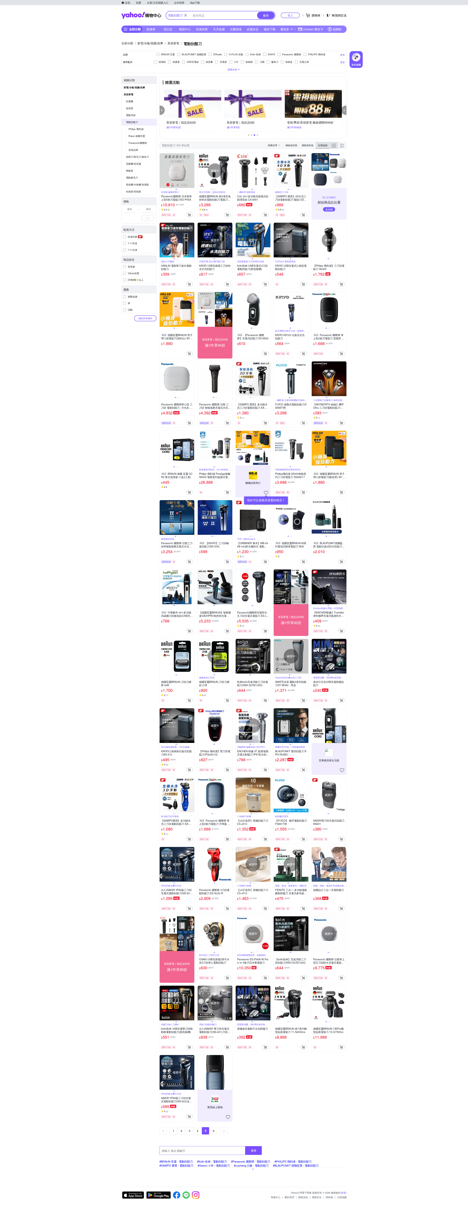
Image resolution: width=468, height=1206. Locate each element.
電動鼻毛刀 (132, 177)
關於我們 (289, 1197)
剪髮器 (129, 170)
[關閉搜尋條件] (185, 15)
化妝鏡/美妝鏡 (133, 191)
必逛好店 (252, 29)
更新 (343, 1192)
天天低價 (219, 29)
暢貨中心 (185, 29)
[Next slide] (192, 170)
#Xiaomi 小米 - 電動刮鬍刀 (214, 1165)
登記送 (168, 29)
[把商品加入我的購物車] (189, 214)
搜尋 (253, 1150)
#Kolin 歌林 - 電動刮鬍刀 (212, 1161)
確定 (147, 218)
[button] (162, 110)
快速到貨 (202, 29)
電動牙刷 (130, 115)
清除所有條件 (145, 318)
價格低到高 (291, 145)
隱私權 (329, 1197)
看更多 (284, 29)
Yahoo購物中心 (141, 15)
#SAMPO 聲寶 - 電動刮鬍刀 (176, 1165)
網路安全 (317, 1197)
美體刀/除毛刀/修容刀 (137, 156)
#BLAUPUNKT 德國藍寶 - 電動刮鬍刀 (295, 1165)
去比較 (329, 209)
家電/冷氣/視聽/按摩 (134, 87)
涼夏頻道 (236, 29)
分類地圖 (342, 1197)
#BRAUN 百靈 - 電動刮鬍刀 (176, 1161)
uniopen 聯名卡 (313, 29)
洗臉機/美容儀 (133, 163)
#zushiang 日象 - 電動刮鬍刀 (251, 1165)
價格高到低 (308, 145)
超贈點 (337, 29)
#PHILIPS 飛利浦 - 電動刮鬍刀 (293, 1161)
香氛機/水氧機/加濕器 (137, 184)
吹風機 (129, 101)
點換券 (151, 29)
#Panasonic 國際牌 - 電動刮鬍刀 (250, 1161)
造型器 (129, 108)
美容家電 (128, 94)
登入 (290, 15)
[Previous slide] (162, 170)
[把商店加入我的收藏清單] (266, 493)
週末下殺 (269, 29)
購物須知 (303, 1197)
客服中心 (275, 1197)
